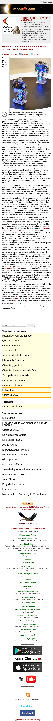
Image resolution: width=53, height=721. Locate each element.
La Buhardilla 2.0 (12, 439)
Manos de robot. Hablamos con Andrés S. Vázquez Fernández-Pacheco (24, 48)
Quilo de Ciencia (12, 340)
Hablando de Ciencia (14, 454)
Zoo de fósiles (10, 350)
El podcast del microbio (15, 449)
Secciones (47, 2)
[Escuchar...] (4, 114)
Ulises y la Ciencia (13, 360)
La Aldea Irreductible (14, 434)
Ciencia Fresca (11, 345)
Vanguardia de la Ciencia (17, 355)
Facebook (25, 54)
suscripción (46, 18)
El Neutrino (8, 390)
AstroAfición (9, 479)
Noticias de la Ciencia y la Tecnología (24, 494)
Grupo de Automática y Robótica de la (26, 229)
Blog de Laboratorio (13, 484)
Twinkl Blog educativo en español (21, 469)
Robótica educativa (12, 269)
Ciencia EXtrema (12, 385)
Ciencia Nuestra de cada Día (19, 370)
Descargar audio (10, 54)
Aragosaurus (9, 444)
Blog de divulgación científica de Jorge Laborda (24, 423)
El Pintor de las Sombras (16, 474)
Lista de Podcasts (12, 406)
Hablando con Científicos (28, 19)
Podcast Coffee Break (15, 464)
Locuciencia (9, 489)
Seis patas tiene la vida (15, 375)
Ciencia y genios (12, 365)
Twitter (35, 54)
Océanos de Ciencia (14, 380)
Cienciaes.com (17, 11)
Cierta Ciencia (10, 394)
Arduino (16, 299)
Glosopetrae (9, 459)
